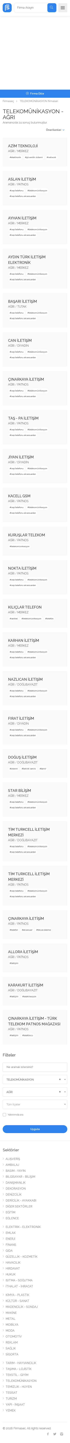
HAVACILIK (13, 1262)
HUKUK (11, 1274)
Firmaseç (8, 101)
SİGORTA (12, 1354)
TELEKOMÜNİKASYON (21, 1381)
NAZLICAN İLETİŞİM (25, 679)
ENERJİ (10, 1239)
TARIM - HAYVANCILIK (21, 1363)
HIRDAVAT (13, 1268)
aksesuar (27, 930)
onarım (14, 768)
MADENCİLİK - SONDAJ (22, 1307)
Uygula (35, 1129)
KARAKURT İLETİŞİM (25, 985)
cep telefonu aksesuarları (23, 196)
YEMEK (11, 1410)
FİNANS (11, 1244)
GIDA (9, 1250)
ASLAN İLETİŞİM (22, 179)
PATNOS (22, 184)
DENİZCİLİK (14, 1194)
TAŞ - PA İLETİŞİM (23, 418)
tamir (43, 768)
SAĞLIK (11, 1348)
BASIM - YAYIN (15, 1171)
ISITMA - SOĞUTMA (19, 1280)
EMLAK (11, 1233)
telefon (50, 618)
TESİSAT (11, 1392)
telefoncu (28, 1035)
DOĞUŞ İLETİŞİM (22, 757)
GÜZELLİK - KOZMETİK (22, 1256)
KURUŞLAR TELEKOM (26, 535)
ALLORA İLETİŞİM (23, 952)
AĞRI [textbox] (9, 1092)
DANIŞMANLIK (15, 1182)
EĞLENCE (12, 1218)
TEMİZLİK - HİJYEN (19, 1386)
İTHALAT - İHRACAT (19, 1286)
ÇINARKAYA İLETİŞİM (26, 379)
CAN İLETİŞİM (20, 340)
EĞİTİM (10, 1212)
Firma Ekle (36, 93)
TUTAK (21, 306)
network (52, 157)
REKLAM (12, 1342)
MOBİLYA (12, 1324)
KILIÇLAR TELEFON (25, 607)
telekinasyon (30, 996)
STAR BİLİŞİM (19, 790)
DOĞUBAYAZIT (27, 684)
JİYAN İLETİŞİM (21, 457)
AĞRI (11, 151)
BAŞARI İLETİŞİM (22, 301)
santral (14, 618)
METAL (10, 1318)
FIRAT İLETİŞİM (21, 718)
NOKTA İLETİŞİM (22, 568)
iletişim (14, 963)
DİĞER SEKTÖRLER (19, 1206)
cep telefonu (17, 190)
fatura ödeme (44, 930)
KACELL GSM (19, 496)
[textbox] (35, 1104)
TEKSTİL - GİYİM (17, 1375)
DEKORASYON (16, 1188)
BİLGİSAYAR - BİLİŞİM (20, 1176)
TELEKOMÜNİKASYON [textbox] (20, 1079)
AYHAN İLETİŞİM (22, 218)
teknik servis (29, 768)
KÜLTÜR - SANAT (17, 1301)
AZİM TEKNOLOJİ (23, 146)
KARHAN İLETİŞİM (23, 640)
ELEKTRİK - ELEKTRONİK (23, 1227)
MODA (10, 1330)
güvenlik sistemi (34, 157)
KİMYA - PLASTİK (17, 1295)
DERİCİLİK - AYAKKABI (21, 1200)
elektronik (16, 157)
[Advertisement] (35, 53)
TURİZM (11, 1398)
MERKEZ (23, 151)
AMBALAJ (12, 1165)
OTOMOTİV (14, 1336)
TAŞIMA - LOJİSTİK (19, 1369)
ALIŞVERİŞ (13, 1159)
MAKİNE (11, 1313)
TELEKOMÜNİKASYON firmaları (39, 101)
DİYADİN (23, 345)
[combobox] (35, 1079)
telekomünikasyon (38, 190)
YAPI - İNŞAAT (15, 1404)
